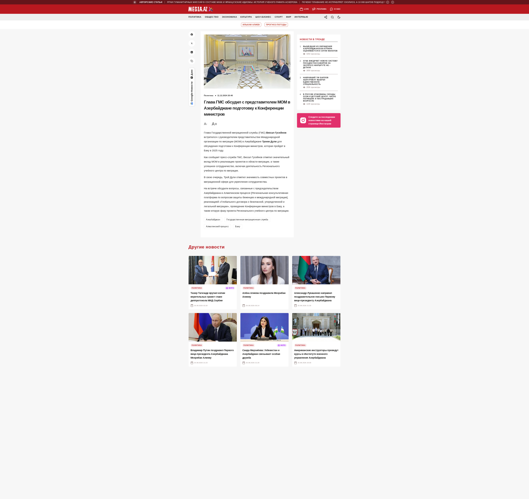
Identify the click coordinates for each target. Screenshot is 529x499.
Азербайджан (213, 219)
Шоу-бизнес (263, 17)
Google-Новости (191, 91)
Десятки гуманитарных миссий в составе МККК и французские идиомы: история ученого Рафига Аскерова (216, 2)
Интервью (301, 17)
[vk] (191, 52)
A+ (214, 123)
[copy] (191, 61)
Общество (212, 17)
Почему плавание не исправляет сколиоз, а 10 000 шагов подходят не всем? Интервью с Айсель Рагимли (354, 2)
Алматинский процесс (217, 226)
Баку (237, 226)
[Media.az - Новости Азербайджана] (200, 9)
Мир (288, 17)
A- (205, 124)
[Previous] (387, 2)
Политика (195, 17)
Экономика (229, 17)
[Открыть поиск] (332, 17)
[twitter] (191, 43)
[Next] (392, 2)
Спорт (279, 17)
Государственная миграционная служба (247, 219)
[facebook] (191, 34)
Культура (246, 17)
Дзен (191, 72)
